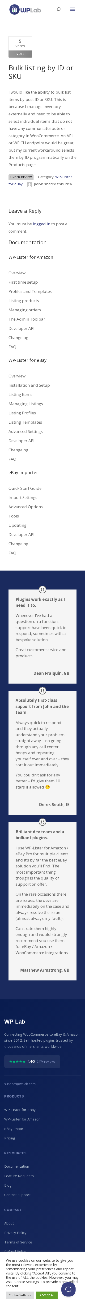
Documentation (16, 1166)
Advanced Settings (25, 431)
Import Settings (22, 497)
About (9, 1223)
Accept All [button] (46, 1295)
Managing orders (24, 310)
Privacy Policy (15, 1232)
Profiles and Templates (30, 291)
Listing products (23, 300)
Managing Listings (25, 403)
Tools (13, 516)
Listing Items (20, 394)
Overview (17, 273)
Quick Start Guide (25, 488)
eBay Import (14, 1128)
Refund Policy (15, 1251)
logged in (41, 224)
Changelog (18, 337)
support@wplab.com (20, 1084)
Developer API (21, 328)
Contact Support (17, 1194)
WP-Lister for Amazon (22, 1119)
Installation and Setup (29, 385)
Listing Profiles (22, 413)
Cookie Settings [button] (20, 1295)
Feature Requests (19, 1175)
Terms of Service (18, 1242)
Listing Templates (25, 422)
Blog (8, 1185)
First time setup (23, 282)
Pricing (9, 1138)
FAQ (12, 346)
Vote (20, 54)
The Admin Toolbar (26, 319)
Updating (17, 525)
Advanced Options (25, 506)
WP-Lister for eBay (20, 1109)
